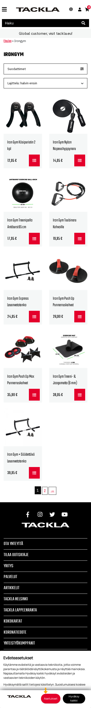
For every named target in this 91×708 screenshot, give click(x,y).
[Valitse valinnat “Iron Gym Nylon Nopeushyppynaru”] (79, 160)
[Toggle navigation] (4, 9)
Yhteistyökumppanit (19, 643)
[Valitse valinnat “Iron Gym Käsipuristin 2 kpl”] (34, 160)
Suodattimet (17, 69)
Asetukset (51, 698)
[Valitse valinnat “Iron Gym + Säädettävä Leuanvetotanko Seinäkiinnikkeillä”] (34, 473)
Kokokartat (13, 621)
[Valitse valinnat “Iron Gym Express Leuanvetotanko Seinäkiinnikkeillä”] (34, 317)
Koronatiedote (15, 632)
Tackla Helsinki (16, 599)
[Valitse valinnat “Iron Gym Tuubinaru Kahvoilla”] (79, 239)
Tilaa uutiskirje (16, 555)
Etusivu (7, 41)
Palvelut (10, 576)
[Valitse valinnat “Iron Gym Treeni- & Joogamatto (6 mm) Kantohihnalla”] (79, 395)
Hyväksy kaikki (74, 698)
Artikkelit (11, 588)
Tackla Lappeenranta (20, 610)
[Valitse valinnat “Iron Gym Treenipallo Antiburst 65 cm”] (34, 239)
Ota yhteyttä (13, 543)
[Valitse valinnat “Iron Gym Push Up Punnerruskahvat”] (79, 317)
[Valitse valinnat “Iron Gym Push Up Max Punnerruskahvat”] (34, 395)
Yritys (8, 566)
